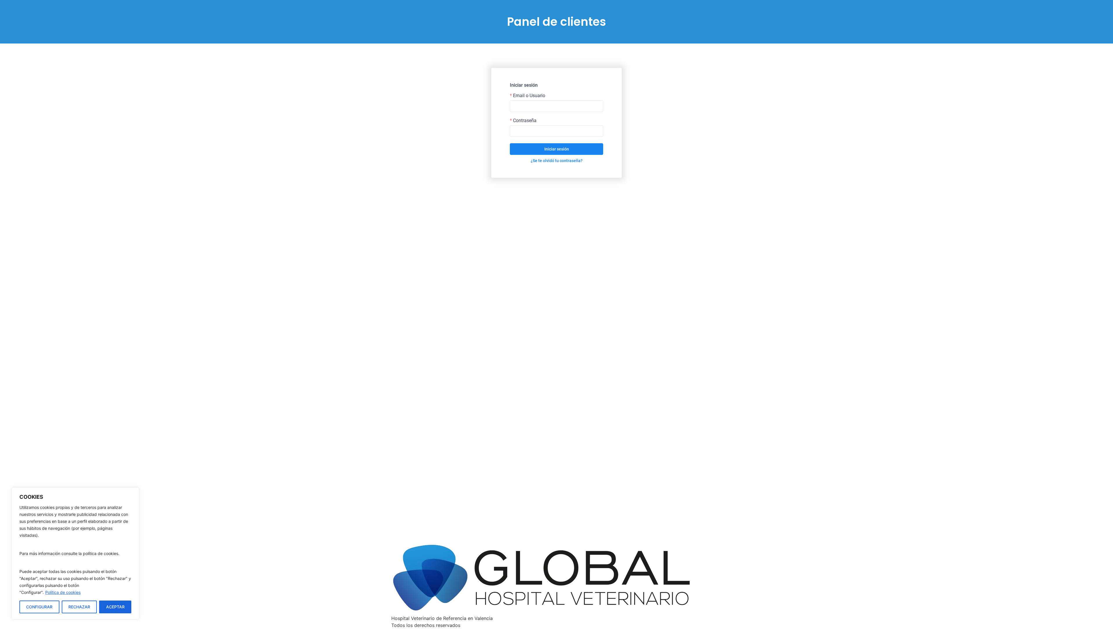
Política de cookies (63, 592)
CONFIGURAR (39, 606)
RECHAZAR (79, 606)
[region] (75, 553)
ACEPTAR (115, 606)
